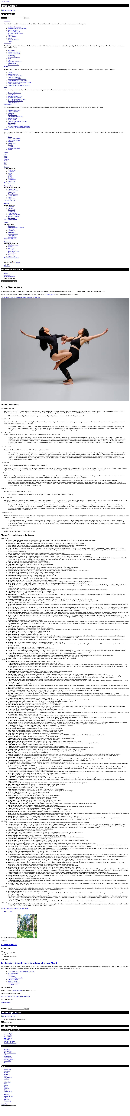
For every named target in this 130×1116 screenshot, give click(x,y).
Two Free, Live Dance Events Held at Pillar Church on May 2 (29, 963)
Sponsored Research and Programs (17, 80)
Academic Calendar (13, 216)
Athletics (6, 129)
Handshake (11, 178)
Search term (4, 18)
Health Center (12, 119)
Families (6, 203)
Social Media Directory (10, 1043)
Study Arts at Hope (13, 102)
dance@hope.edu (50, 294)
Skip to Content (5, 1)
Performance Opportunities (15, 978)
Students (6, 167)
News (6, 157)
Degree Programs (13, 973)
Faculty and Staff (12, 984)
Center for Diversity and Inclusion (17, 121)
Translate (17, 262)
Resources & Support (14, 32)
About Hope (7, 1082)
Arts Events (11, 248)
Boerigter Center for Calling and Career (19, 126)
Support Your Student (14, 214)
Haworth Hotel (12, 253)
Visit (9, 60)
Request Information (13, 65)
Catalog (10, 41)
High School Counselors (14, 61)
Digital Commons (13, 74)
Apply (9, 58)
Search (27, 18)
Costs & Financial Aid (14, 52)
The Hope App (12, 170)
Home (6, 273)
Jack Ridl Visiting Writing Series (17, 99)
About (6, 152)
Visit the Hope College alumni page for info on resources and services (20, 297)
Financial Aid (11, 210)
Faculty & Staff (8, 186)
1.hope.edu (11, 171)
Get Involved (11, 211)
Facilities (10, 145)
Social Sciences (12, 36)
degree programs (17, 990)
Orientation (11, 206)
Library (10, 38)
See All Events (8, 911)
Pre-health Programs (13, 39)
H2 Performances (9, 944)
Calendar (6, 159)
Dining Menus (12, 179)
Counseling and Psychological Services (19, 127)
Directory (7, 266)
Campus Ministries (13, 111)
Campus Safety (12, 123)
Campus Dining (12, 118)
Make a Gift (11, 232)
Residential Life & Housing (15, 116)
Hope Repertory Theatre (14, 97)
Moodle (10, 176)
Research (6, 66)
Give (5, 164)
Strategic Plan (11, 192)
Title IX (6, 1054)
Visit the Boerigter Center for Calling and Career (14, 908)
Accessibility (7, 1061)
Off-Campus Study (13, 979)
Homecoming (11, 226)
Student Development (14, 110)
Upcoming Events (13, 234)
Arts (5, 87)
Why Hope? (11, 50)
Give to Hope (8, 1091)
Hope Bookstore (12, 115)
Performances (11, 976)
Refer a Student (12, 237)
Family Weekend (12, 213)
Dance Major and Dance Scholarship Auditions (21, 971)
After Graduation (12, 981)
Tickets (10, 137)
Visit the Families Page (10, 219)
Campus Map (11, 181)
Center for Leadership (14, 77)
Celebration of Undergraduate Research (19, 85)
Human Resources (13, 194)
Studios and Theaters (13, 983)
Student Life (11, 113)
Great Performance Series (15, 96)
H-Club (10, 149)
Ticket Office (11, 94)
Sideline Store (12, 143)
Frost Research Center (14, 83)
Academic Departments (14, 27)
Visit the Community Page (11, 258)
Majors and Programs (14, 57)
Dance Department (9, 276)
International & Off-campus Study (17, 28)
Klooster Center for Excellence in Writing (19, 82)
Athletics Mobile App (14, 148)
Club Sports (11, 146)
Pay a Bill (10, 208)
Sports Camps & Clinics (14, 138)
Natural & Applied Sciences (15, 33)
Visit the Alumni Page (10, 238)
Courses (10, 975)
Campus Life (7, 104)
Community (7, 242)
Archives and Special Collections (17, 79)
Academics (7, 21)
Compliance (7, 1056)
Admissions (7, 43)
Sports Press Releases (14, 140)
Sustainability (11, 124)
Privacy (6, 1062)
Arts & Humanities (13, 30)
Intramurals (11, 141)
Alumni (6, 222)
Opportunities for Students (15, 75)
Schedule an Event (13, 191)
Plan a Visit (11, 229)
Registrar (10, 35)
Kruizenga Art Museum (14, 93)
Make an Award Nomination (16, 227)
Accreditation (8, 1057)
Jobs (5, 162)
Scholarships (11, 55)
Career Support (12, 235)
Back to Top (4, 1104)
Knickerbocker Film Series (15, 101)
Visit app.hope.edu (9, 183)
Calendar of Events (13, 245)
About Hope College (13, 251)
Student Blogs (12, 63)
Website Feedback (9, 1059)
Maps (5, 160)
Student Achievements (14, 54)
